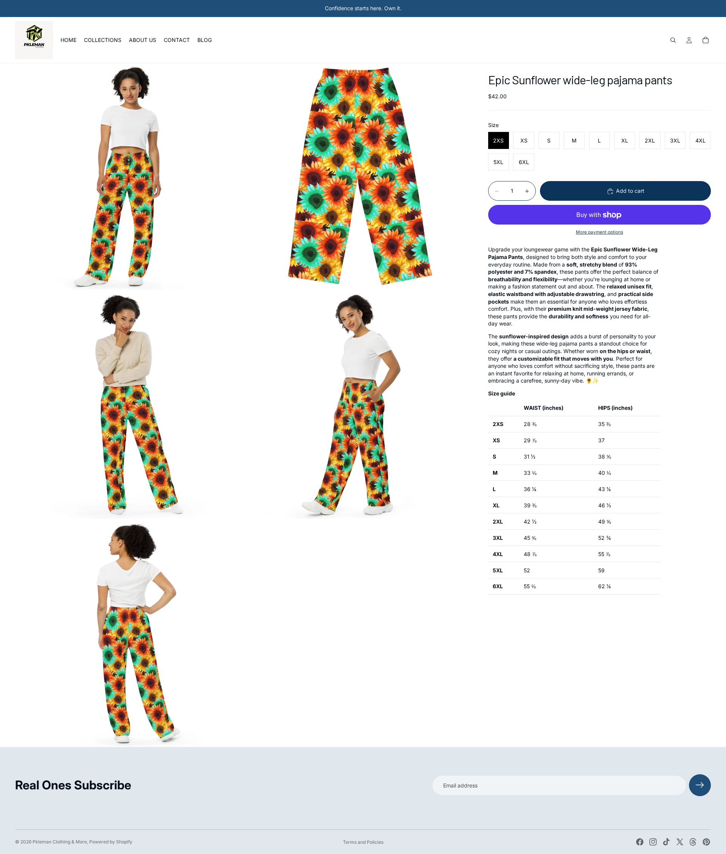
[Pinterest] (706, 841)
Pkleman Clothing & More (60, 842)
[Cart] (705, 40)
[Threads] (693, 841)
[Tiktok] (666, 841)
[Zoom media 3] (128, 405)
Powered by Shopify (110, 842)
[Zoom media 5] (128, 633)
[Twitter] (679, 841)
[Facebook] (639, 841)
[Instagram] (653, 841)
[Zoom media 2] (356, 177)
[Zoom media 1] (128, 177)
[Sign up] (700, 785)
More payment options (599, 232)
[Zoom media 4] (356, 405)
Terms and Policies (363, 842)
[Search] (673, 40)
